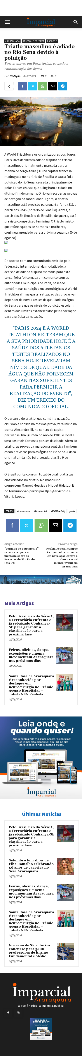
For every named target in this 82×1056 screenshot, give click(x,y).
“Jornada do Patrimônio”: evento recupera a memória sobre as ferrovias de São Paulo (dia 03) (21, 556)
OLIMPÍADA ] (58, 511)
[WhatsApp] (42, 86)
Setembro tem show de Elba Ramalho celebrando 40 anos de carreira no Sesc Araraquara (31, 865)
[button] (7, 22)
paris (72, 511)
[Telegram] (62, 86)
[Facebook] (22, 86)
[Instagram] (18, 1013)
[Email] (52, 86)
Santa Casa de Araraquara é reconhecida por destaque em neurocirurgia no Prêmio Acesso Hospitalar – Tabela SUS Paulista (31, 685)
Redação (15, 76)
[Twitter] (32, 86)
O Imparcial (40, 511)
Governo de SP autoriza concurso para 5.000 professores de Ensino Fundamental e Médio (29, 950)
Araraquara (12, 41)
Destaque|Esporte (33, 41)
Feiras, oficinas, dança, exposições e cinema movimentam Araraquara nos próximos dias (31, 655)
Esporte (52, 41)
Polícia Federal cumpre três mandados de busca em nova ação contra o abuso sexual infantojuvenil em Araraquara (61, 557)
